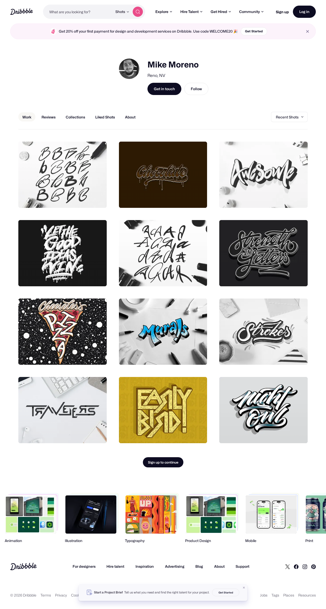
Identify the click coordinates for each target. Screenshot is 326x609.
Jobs (263, 595)
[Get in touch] (77, 198)
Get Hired (219, 11)
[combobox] (77, 12)
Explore (161, 11)
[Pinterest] (313, 566)
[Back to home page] (21, 11)
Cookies (78, 595)
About (219, 566)
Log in (304, 11)
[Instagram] (305, 566)
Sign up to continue (163, 462)
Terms (45, 595)
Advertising (174, 566)
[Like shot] (97, 198)
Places (288, 595)
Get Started (254, 31)
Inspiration (144, 566)
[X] (287, 566)
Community (249, 11)
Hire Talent (189, 11)
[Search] (138, 12)
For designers (84, 566)
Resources (307, 595)
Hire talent (115, 566)
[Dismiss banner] (244, 587)
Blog (199, 566)
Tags (275, 595)
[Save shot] (87, 198)
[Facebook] (296, 566)
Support (242, 566)
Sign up (282, 12)
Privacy (61, 595)
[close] (307, 31)
